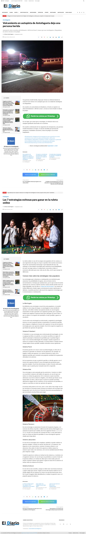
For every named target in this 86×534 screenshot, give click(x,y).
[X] (84, 12)
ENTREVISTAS (40, 12)
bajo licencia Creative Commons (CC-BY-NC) (29, 532)
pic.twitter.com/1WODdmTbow (44, 142)
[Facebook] (78, 12)
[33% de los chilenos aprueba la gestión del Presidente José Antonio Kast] (17, 129)
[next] (61, 16)
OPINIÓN (46, 12)
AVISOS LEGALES (69, 12)
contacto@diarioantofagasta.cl (35, 528)
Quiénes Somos (31, 0)
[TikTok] (82, 12)
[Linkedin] (50, 37)
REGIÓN (15, 12)
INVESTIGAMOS (53, 12)
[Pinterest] (44, 37)
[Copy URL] (62, 37)
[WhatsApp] (47, 37)
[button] (84, 0)
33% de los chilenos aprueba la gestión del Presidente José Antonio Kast (8, 129)
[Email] (53, 37)
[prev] (59, 16)
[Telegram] (59, 37)
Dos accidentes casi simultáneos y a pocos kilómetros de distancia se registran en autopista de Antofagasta (28, 157)
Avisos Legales (37, 0)
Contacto (25, 0)
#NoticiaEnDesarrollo (30, 142)
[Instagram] (80, 12)
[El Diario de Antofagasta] (11, 141)
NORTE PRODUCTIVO (24, 12)
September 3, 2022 (52, 145)
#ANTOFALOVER (61, 12)
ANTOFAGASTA (5, 12)
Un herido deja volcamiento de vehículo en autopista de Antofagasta (55, 155)
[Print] (56, 37)
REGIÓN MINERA (33, 12)
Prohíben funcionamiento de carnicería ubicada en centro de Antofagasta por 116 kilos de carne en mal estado (54, 182)
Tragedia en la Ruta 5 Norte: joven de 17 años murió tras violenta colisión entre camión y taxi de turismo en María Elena (8, 103)
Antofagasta (6, 20)
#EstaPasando (28, 136)
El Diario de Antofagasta (9, 34)
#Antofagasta (28, 139)
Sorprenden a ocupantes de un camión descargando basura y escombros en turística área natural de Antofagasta (8, 112)
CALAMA (11, 12)
